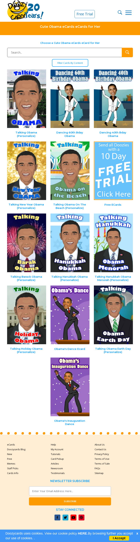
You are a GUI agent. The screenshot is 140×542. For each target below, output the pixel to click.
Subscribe (70, 501)
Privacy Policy (102, 454)
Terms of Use (102, 458)
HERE (82, 533)
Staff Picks (12, 468)
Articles (55, 463)
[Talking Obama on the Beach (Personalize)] (70, 170)
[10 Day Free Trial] (113, 170)
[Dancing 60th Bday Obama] (70, 98)
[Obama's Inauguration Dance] (70, 387)
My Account (57, 449)
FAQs (97, 468)
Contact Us (100, 449)
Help (53, 444)
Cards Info (12, 473)
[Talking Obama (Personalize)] (26, 98)
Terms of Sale (102, 463)
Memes (11, 463)
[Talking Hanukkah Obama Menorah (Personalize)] (113, 243)
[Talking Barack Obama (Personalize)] (26, 243)
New (9, 454)
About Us (100, 444)
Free (9, 458)
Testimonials (58, 473)
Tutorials (55, 454)
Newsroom (57, 468)
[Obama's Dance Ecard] (70, 315)
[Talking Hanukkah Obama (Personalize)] (70, 243)
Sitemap (99, 473)
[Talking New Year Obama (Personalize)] (26, 170)
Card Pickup (57, 458)
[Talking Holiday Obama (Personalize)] (26, 315)
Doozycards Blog (16, 449)
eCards (11, 444)
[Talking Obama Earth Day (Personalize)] (113, 315)
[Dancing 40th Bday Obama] (113, 98)
